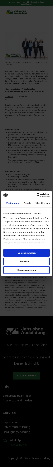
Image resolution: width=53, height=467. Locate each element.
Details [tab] (27, 203)
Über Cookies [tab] (42, 203)
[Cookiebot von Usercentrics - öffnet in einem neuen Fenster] (37, 195)
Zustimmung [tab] (12, 203)
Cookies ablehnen (26, 270)
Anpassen (25, 261)
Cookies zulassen (27, 253)
